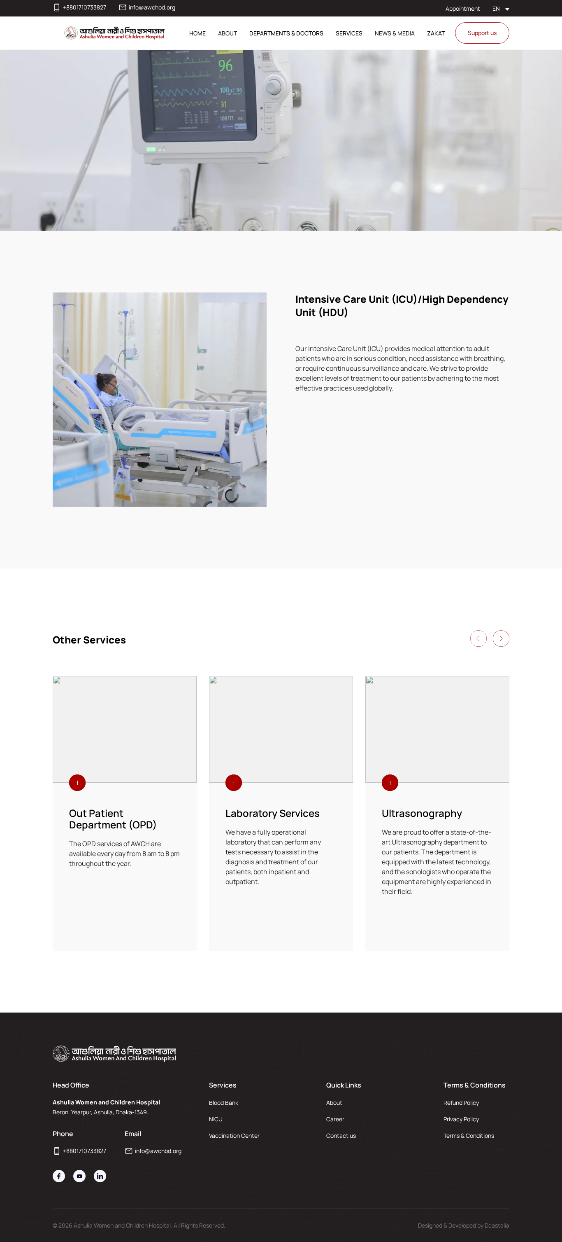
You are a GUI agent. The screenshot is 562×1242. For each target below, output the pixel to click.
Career (335, 1119)
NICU (216, 1119)
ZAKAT (436, 33)
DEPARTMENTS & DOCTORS (286, 33)
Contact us (341, 1135)
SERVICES (349, 33)
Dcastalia (497, 1225)
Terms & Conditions (469, 1135)
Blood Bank (223, 1102)
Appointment (463, 8)
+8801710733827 (84, 7)
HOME (197, 33)
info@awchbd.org (152, 7)
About (334, 1102)
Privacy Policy (461, 1119)
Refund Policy (461, 1102)
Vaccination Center (234, 1135)
